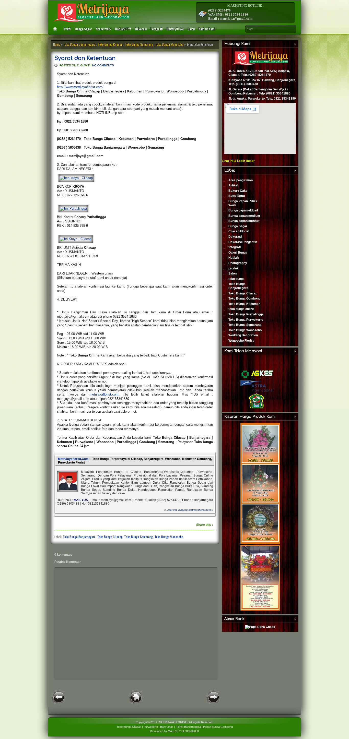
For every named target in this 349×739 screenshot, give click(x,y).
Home (56, 44)
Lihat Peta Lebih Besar (238, 161)
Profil (67, 28)
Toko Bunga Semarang (139, 44)
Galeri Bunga (237, 252)
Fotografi (156, 28)
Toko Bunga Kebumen (244, 304)
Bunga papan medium (244, 216)
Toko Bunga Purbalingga (246, 314)
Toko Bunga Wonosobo (169, 44)
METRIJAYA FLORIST (173, 722)
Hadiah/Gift (123, 28)
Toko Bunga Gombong (244, 298)
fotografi (234, 247)
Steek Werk (103, 28)
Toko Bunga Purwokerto (245, 319)
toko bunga (236, 279)
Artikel (233, 185)
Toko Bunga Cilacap (110, 44)
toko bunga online (241, 309)
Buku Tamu (236, 196)
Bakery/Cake (175, 28)
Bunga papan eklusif (243, 210)
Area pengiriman (240, 180)
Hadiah (233, 257)
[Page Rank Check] (260, 627)
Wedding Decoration (243, 335)
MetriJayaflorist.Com (73, 459)
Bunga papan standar (244, 221)
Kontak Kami (207, 28)
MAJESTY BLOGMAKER (183, 731)
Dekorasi (141, 28)
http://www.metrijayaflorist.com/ (80, 87)
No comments (103, 65)
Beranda (136, 697)
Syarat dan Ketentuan (84, 58)
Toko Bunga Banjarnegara (79, 44)
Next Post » (213, 697)
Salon (191, 28)
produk (233, 268)
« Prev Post (59, 697)
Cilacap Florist (238, 231)
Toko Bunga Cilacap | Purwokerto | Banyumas (145, 726)
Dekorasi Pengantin (242, 242)
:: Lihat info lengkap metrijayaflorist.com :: (188, 509)
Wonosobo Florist (241, 340)
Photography (237, 263)
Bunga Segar (83, 28)
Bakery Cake (238, 191)
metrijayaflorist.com (104, 394)
